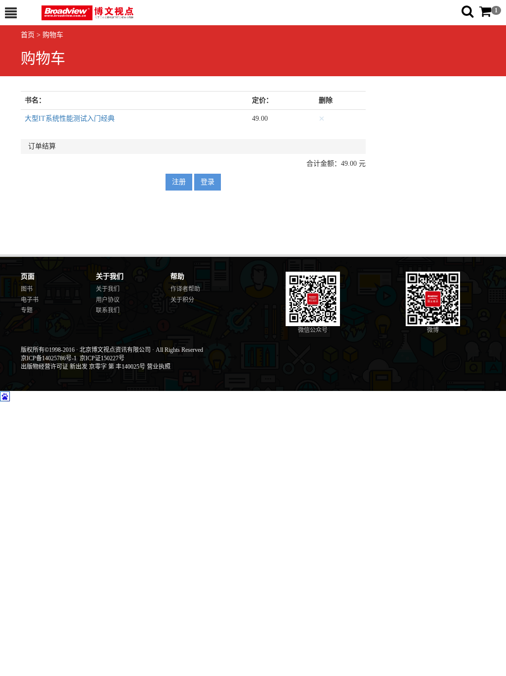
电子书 (30, 299)
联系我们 (108, 310)
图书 (27, 289)
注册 (179, 182)
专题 (27, 310)
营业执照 (158, 366)
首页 (28, 35)
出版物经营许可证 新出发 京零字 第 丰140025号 (83, 366)
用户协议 (108, 299)
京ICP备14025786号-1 (49, 358)
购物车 (52, 35)
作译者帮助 (185, 289)
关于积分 (182, 299)
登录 (207, 182)
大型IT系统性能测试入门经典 (70, 118)
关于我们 (108, 289)
